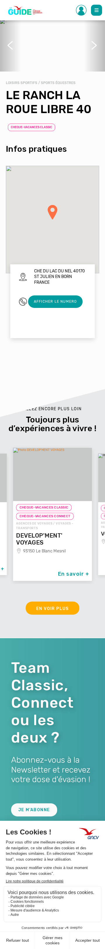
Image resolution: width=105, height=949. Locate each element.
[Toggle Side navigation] (81, 10)
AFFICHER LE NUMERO (55, 301)
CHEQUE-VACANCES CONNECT (45, 516)
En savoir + (73, 574)
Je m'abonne (34, 809)
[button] (10, 45)
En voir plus (52, 608)
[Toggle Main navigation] (96, 10)
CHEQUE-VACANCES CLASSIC (31, 127)
